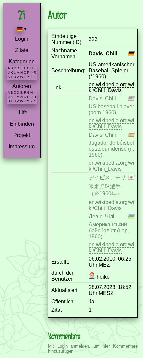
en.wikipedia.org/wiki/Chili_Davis (111, 87)
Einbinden (22, 124)
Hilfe (21, 112)
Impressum (22, 146)
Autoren (21, 86)
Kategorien (22, 61)
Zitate (21, 50)
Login (21, 39)
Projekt (21, 135)
